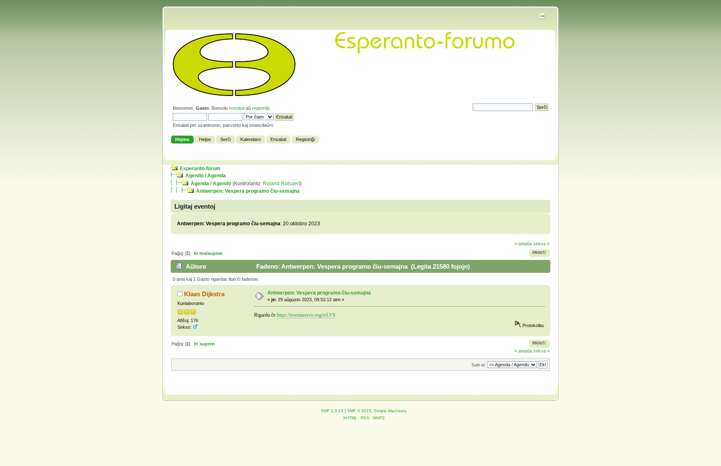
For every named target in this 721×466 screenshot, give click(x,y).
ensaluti (237, 108)
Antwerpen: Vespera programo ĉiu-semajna (248, 191)
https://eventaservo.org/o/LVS (306, 315)
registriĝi (260, 108)
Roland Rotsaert (281, 183)
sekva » (541, 243)
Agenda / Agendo (211, 183)
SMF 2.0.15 (332, 410)
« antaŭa (523, 243)
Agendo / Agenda (205, 176)
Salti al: (478, 365)
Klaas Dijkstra (204, 293)
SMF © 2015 (359, 410)
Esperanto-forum (200, 168)
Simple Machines (390, 410)
